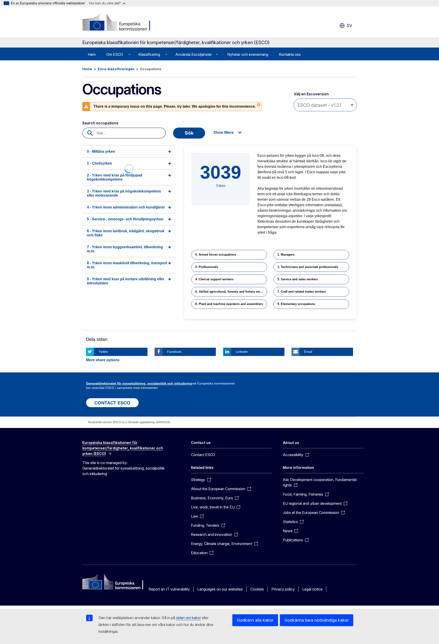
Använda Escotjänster (193, 54)
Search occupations (100, 123)
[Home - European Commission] (119, 23)
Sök (189, 133)
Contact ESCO (203, 454)
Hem (92, 54)
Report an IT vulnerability (169, 589)
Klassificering (149, 54)
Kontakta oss (290, 54)
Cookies (257, 589)
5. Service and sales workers (297, 279)
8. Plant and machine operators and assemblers (229, 304)
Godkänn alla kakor (255, 620)
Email (308, 351)
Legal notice (312, 589)
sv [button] (349, 25)
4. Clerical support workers (214, 279)
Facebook (174, 351)
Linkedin (242, 351)
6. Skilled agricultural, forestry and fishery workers (231, 291)
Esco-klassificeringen (116, 69)
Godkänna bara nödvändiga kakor (316, 620)
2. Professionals (206, 267)
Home (87, 69)
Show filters (223, 132)
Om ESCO (114, 54)
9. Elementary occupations (296, 304)
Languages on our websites (220, 589)
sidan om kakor (188, 617)
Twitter (103, 351)
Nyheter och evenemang (247, 54)
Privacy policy (283, 589)
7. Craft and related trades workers (301, 291)
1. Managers (285, 254)
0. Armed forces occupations (215, 254)
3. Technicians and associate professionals (307, 267)
